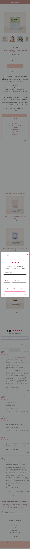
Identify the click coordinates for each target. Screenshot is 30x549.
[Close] (27, 254)
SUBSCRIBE (15, 293)
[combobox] (7, 280)
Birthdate (5, 285)
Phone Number (6, 277)
